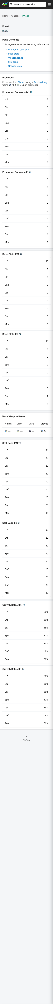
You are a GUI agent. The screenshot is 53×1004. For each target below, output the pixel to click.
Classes (15, 16)
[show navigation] (49, 4)
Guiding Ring (40, 82)
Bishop (21, 82)
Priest (25, 16)
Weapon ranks (15, 57)
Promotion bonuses (18, 49)
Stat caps (13, 61)
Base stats (13, 53)
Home (5, 16)
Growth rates (15, 66)
